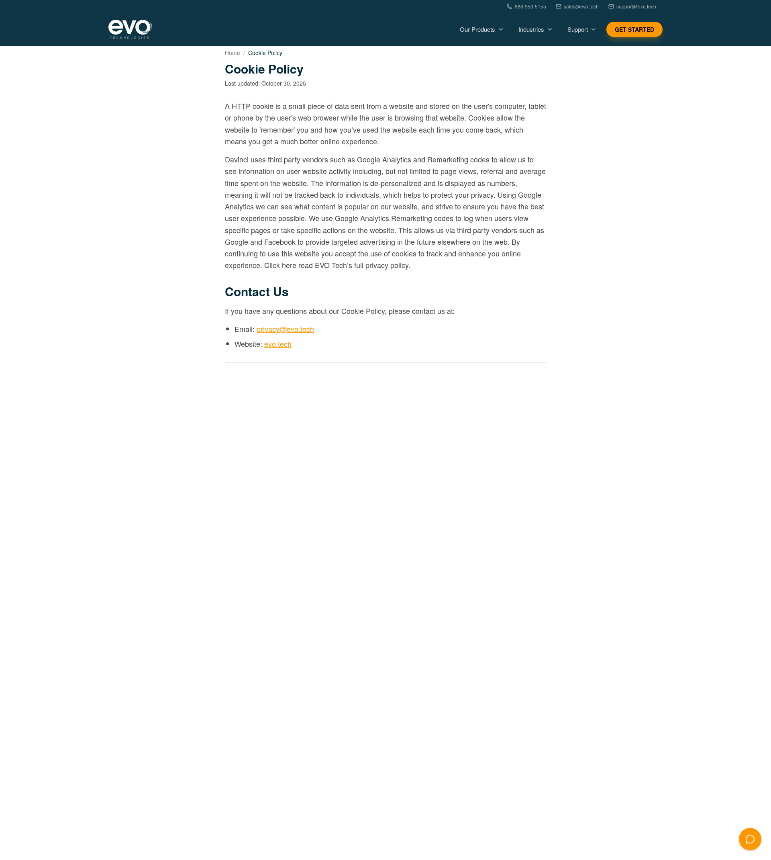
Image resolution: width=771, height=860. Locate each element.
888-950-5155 (530, 6)
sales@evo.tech (581, 6)
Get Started (634, 29)
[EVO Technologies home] (130, 29)
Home (232, 53)
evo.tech (278, 343)
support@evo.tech (636, 6)
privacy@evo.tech (285, 329)
